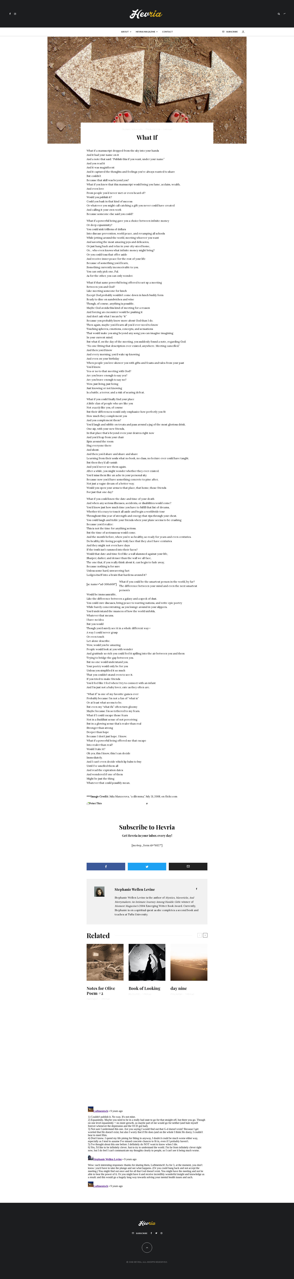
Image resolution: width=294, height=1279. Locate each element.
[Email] (188, 866)
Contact (167, 31)
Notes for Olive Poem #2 (101, 991)
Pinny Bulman (176, 994)
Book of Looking (144, 988)
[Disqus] (147, 1055)
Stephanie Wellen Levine (132, 129)
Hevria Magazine (145, 31)
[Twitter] (156, 1233)
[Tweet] (147, 866)
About (125, 31)
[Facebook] (10, 14)
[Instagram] (15, 14)
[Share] (106, 866)
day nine (178, 988)
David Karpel (92, 999)
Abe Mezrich (134, 994)
